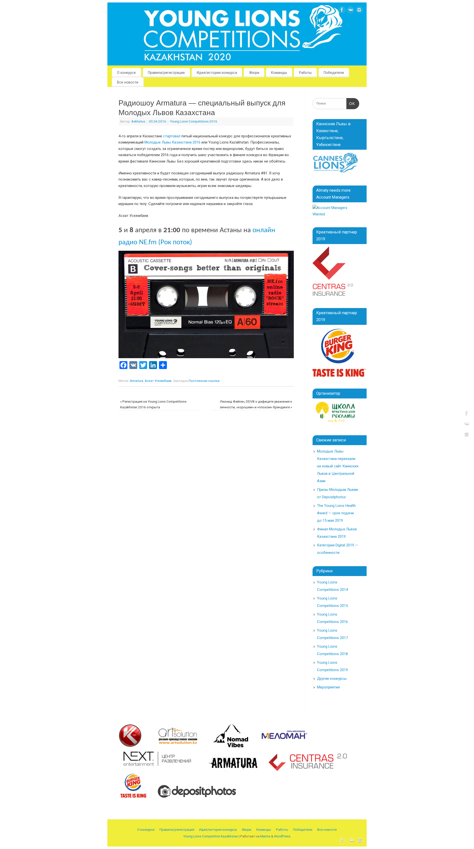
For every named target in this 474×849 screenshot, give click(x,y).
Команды (279, 73)
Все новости (127, 82)
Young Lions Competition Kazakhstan (210, 836)
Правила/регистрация (166, 73)
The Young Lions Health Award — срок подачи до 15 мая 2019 (336, 513)
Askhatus (138, 121)
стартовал (171, 136)
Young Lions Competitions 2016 (193, 121)
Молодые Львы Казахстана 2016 (172, 142)
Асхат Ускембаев (158, 381)
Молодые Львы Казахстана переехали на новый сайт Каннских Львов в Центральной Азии (337, 466)
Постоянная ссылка (204, 381)
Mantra (265, 836)
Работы (305, 73)
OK (350, 104)
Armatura (136, 381)
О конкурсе (126, 73)
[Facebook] (342, 11)
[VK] (350, 11)
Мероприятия (328, 687)
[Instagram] (359, 11)
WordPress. (282, 836)
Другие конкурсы (332, 678)
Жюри (254, 73)
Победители (334, 73)
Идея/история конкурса (217, 73)
